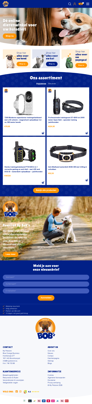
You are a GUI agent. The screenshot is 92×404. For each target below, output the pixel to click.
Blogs (50, 363)
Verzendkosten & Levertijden (13, 380)
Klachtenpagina (53, 358)
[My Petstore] (5, 4)
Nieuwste (52, 84)
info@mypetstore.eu (10, 361)
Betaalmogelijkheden (10, 375)
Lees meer (11, 254)
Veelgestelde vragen (10, 383)
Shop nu (10, 36)
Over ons (51, 351)
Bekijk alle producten (46, 190)
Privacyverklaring (54, 383)
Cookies (51, 375)
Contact (50, 356)
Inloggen (74, 4)
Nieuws (50, 353)
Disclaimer (51, 380)
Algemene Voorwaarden (56, 378)
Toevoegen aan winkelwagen (42, 133)
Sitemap (51, 361)
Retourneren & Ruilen (10, 378)
